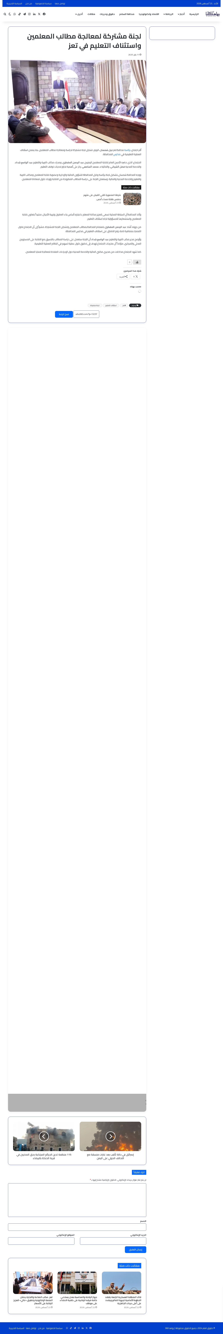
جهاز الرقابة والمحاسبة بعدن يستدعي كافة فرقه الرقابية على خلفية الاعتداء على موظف (78, 1300)
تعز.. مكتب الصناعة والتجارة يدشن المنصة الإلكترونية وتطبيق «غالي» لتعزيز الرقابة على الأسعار (33, 1300)
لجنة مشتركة (94, 305)
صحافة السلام (126, 14)
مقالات (91, 14)
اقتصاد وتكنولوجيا (149, 14)
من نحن (28, 3)
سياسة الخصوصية (43, 3)
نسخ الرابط (64, 314)
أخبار (182, 14)
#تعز (124, 305)
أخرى (80, 14)
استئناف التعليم (111, 305)
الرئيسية (194, 14)
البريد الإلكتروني (138, 1235)
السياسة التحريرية (14, 3)
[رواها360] (212, 14)
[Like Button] (137, 262)
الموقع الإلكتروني (65, 1235)
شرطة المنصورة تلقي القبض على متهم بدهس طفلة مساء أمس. (102, 197)
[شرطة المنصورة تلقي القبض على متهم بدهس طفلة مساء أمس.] (132, 199)
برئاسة (127, 150)
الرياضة (169, 14)
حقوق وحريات (107, 14)
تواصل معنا (60, 3)
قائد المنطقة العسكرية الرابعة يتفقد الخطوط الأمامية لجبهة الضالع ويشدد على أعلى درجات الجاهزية (123, 1300)
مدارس (116, 154)
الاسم (143, 1221)
